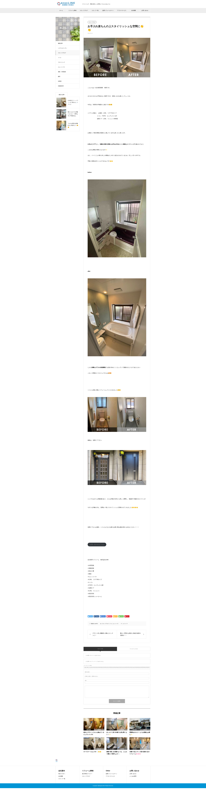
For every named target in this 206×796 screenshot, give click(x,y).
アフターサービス (110, 776)
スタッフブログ (62, 52)
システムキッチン (62, 48)
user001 (96, 623)
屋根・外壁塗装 (62, 71)
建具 (59, 76)
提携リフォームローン (111, 773)
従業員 (59, 81)
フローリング (61, 62)
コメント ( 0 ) (100, 648)
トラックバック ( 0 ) (134, 648)
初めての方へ (61, 773)
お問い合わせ (133, 773)
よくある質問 (133, 776)
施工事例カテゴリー (87, 773)
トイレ (59, 57)
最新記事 (60, 43)
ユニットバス (61, 67)
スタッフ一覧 (61, 778)
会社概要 (60, 776)
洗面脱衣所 (61, 86)
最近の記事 (61, 94)
